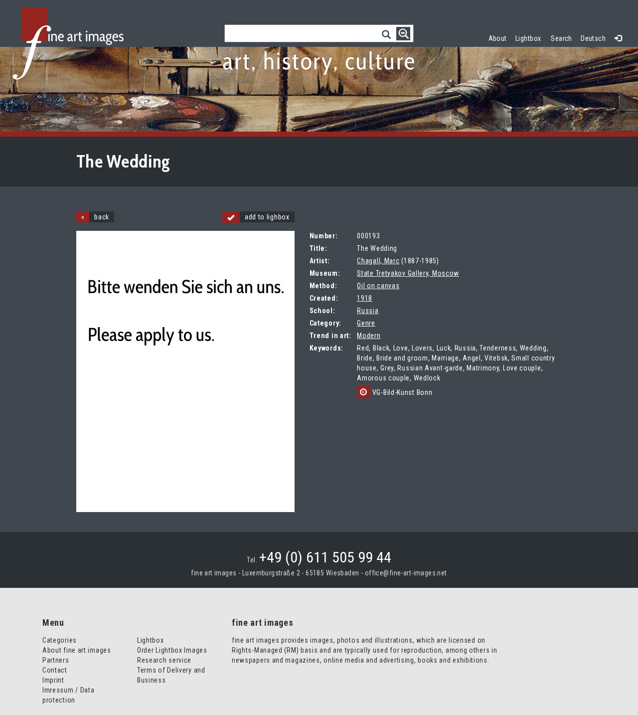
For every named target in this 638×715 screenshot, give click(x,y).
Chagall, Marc (378, 261)
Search (561, 38)
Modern (368, 336)
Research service (164, 660)
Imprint (53, 680)
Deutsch (593, 38)
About (497, 38)
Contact (54, 670)
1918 (364, 298)
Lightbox (530, 37)
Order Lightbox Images (172, 650)
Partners (55, 660)
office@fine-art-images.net (406, 573)
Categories (59, 640)
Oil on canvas (378, 286)
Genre (366, 323)
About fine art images (76, 650)
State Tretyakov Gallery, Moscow (408, 273)
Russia (367, 311)
